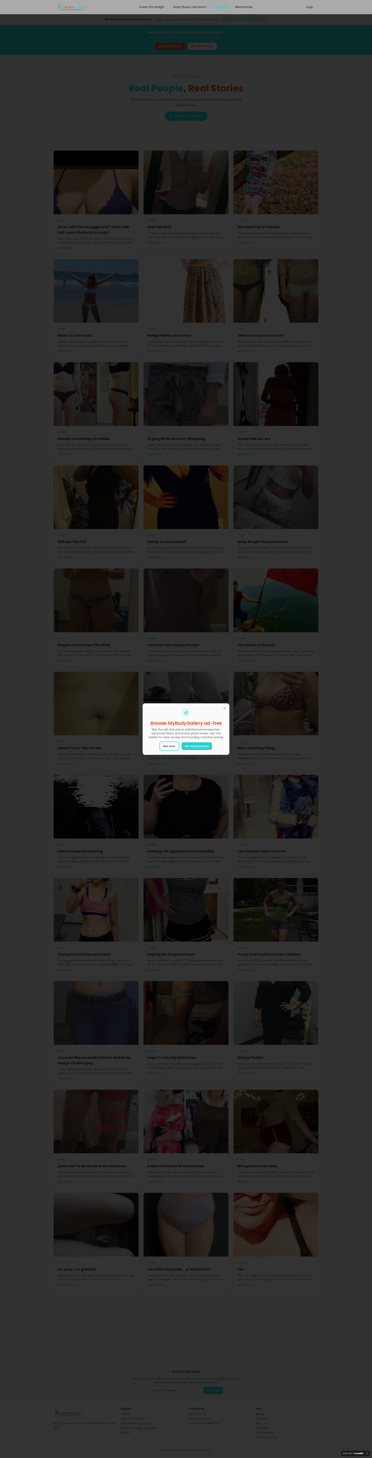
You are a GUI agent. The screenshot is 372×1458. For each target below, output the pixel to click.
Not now (169, 746)
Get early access (197, 746)
